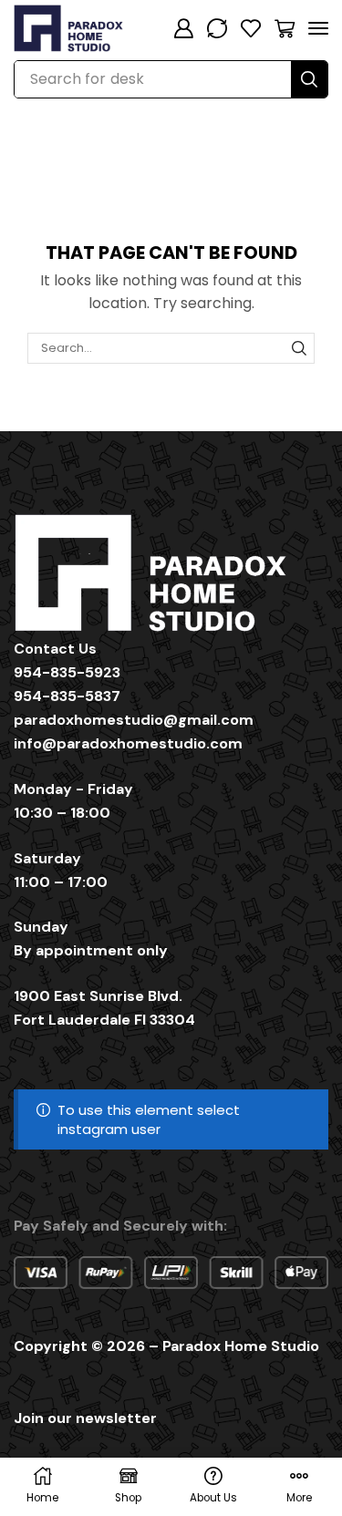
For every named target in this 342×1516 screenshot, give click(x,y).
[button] (183, 28)
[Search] (309, 79)
